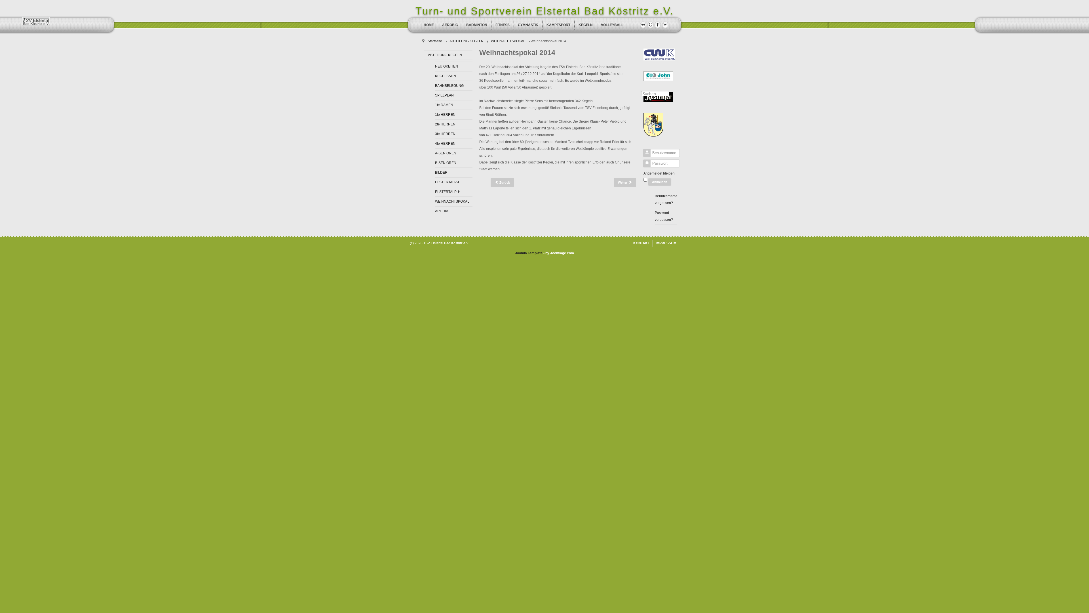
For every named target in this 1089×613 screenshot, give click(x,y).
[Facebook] (658, 24)
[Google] (650, 24)
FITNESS (502, 25)
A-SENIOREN (445, 153)
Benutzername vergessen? (666, 199)
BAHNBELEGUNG (449, 86)
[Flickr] (643, 24)
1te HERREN (445, 115)
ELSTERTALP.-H (448, 192)
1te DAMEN (444, 105)
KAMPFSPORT (558, 25)
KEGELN (586, 25)
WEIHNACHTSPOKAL (452, 201)
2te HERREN (445, 124)
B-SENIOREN (445, 163)
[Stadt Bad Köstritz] (653, 124)
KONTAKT (641, 243)
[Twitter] (665, 24)
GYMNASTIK (528, 25)
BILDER (441, 173)
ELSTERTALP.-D (448, 182)
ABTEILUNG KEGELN (445, 55)
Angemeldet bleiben (659, 173)
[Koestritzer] (658, 97)
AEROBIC (450, 25)
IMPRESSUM (666, 243)
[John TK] (658, 76)
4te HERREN (445, 144)
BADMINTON (476, 25)
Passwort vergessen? (664, 216)
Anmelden (659, 182)
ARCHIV (441, 211)
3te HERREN (445, 134)
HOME (429, 25)
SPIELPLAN (444, 95)
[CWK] (659, 54)
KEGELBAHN (445, 76)
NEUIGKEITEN (446, 66)
